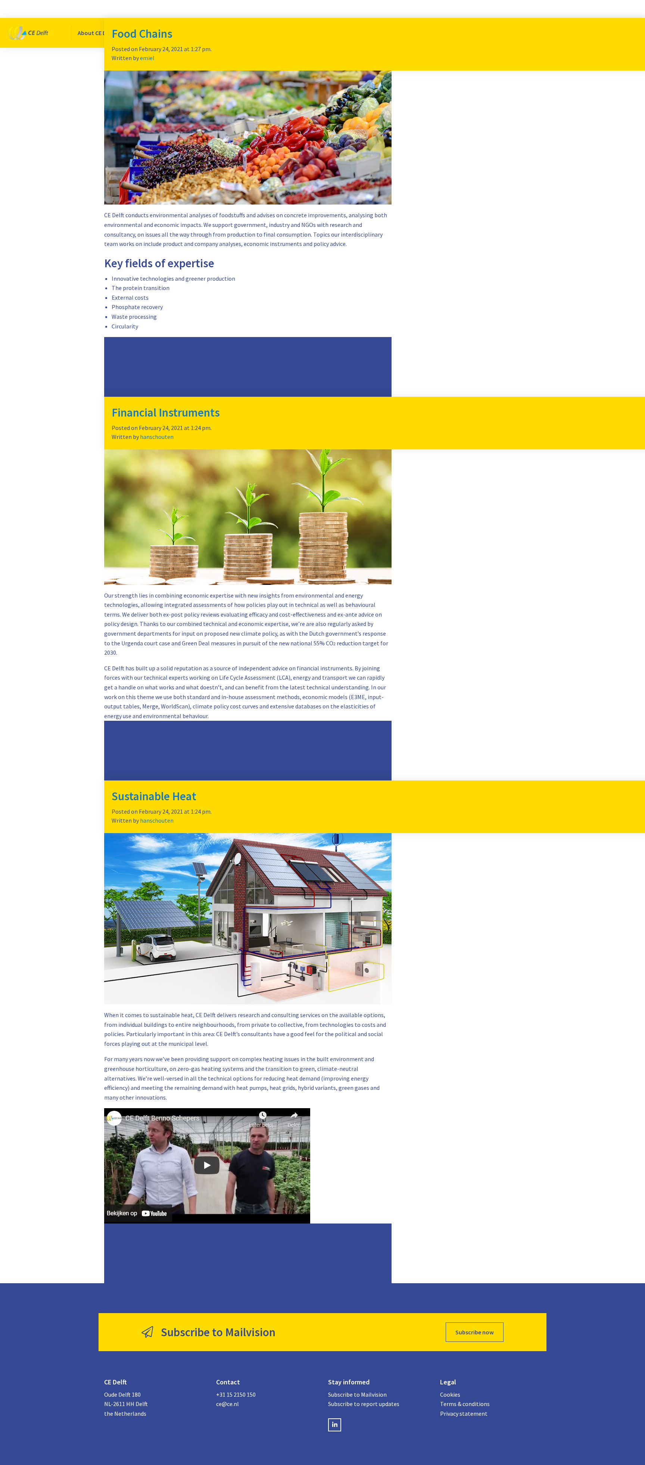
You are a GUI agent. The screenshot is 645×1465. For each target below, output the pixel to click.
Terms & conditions (465, 1404)
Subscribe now (474, 1332)
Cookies (450, 1394)
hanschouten (157, 436)
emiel (147, 58)
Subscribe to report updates (363, 1404)
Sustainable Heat (154, 796)
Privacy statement (463, 1413)
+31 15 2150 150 (236, 1394)
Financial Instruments (166, 412)
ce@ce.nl (227, 1404)
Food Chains (142, 33)
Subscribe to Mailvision (357, 1394)
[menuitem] (98, 33)
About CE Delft (96, 33)
